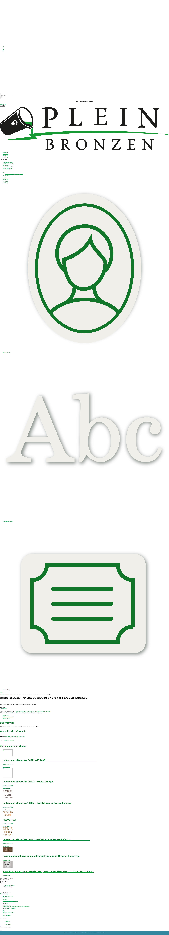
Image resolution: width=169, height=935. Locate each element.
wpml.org (75, 932)
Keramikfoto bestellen (8, 166)
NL (3, 48)
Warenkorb (5, 155)
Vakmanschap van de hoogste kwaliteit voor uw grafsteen (16, 906)
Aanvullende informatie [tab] (8, 717)
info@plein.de (8, 886)
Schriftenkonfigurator (7, 168)
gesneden (6, 740)
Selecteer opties (6, 767)
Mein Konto (5, 152)
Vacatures (5, 898)
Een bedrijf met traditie (8, 896)
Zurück (1, 692)
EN (3, 51)
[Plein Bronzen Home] (84, 149)
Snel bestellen (6, 175)
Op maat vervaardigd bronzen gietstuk (14, 174)
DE (3, 46)
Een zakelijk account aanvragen (10, 901)
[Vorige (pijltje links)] (0, 930)
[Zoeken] (1, 97)
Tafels (4, 694)
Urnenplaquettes (11, 694)
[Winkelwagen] (0, 98)
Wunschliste (5, 154)
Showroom (5, 899)
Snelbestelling (6, 165)
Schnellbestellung (7, 169)
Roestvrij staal (14, 736)
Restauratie (5, 903)
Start (4, 172)
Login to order (3, 708)
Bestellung (5, 157)
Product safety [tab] (6, 718)
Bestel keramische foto (8, 163)
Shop (1, 694)
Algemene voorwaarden (8, 912)
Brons (5, 736)
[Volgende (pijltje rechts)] (1, 930)
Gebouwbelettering (20, 711)
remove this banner (101, 932)
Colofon (4, 913)
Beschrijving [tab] (5, 715)
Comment (2, 707)
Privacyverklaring (7, 915)
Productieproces (6, 905)
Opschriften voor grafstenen (9, 908)
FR (3, 49)
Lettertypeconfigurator (8, 162)
